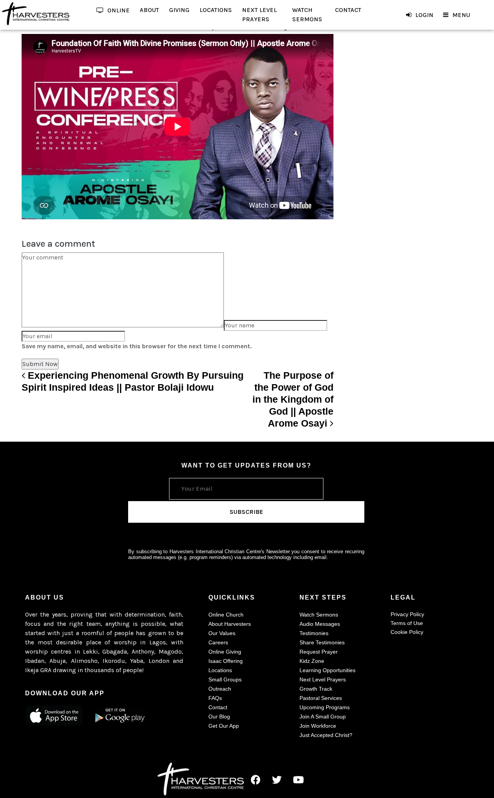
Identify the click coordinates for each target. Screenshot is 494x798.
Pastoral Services (320, 698)
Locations (220, 670)
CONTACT (348, 10)
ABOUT (149, 10)
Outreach (219, 689)
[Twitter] (277, 779)
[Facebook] (256, 779)
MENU (461, 15)
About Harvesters (229, 624)
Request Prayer (318, 652)
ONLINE (118, 10)
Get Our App (223, 726)
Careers (218, 642)
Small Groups (225, 679)
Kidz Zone (311, 661)
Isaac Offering (225, 661)
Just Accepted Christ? (325, 735)
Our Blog (219, 716)
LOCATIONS (216, 10)
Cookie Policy (407, 632)
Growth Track (315, 689)
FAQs (215, 698)
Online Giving (224, 652)
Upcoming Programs (324, 707)
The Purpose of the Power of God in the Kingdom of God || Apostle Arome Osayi (292, 399)
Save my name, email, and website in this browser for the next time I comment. (137, 346)
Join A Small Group (322, 716)
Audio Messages (319, 624)
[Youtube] (298, 779)
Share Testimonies (322, 642)
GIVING (179, 10)
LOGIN (424, 15)
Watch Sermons (318, 615)
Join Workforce (317, 726)
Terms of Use (407, 623)
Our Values (221, 633)
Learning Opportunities (327, 670)
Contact (217, 707)
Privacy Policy (407, 614)
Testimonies (313, 633)
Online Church (226, 615)
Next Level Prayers (322, 679)
